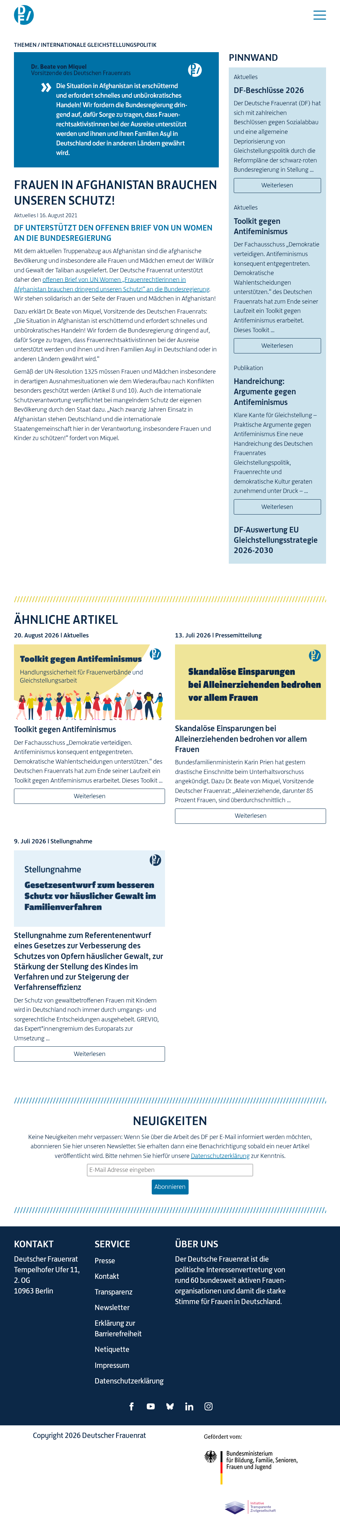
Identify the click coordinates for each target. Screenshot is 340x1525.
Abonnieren (170, 1187)
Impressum (112, 1365)
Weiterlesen (277, 185)
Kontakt (107, 1276)
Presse (105, 1260)
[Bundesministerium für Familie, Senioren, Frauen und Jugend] (250, 1462)
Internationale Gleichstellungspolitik (98, 45)
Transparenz (113, 1291)
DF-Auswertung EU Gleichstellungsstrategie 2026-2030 (276, 540)
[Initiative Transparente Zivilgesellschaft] (251, 1505)
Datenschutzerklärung (220, 1156)
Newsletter (112, 1307)
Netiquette (112, 1349)
